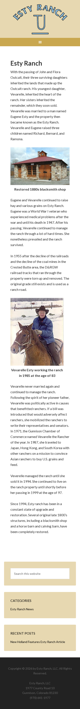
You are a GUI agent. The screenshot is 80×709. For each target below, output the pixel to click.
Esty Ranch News (22, 609)
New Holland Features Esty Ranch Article (37, 642)
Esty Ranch (40, 19)
